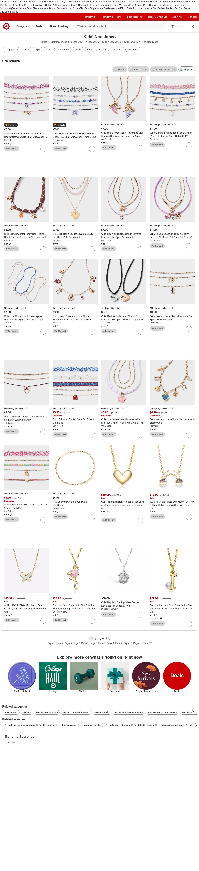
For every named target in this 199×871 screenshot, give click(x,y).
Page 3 (68, 643)
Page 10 (128, 643)
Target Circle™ (91, 17)
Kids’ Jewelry (131, 41)
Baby (176, 1)
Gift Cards (173, 4)
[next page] (108, 638)
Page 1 (51, 643)
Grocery (146, 1)
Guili (103, 508)
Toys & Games (78, 4)
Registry (170, 8)
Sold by (102, 49)
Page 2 (59, 643)
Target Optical (19, 8)
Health (32, 4)
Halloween (49, 1)
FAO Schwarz (59, 508)
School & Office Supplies (58, 4)
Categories (22, 26)
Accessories (92, 41)
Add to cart (11, 148)
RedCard (179, 8)
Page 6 (93, 643)
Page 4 (76, 643)
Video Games (112, 4)
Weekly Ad (115, 8)
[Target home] (6, 26)
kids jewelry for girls (120, 725)
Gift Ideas (163, 4)
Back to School (28, 1)
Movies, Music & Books (131, 4)
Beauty (182, 1)
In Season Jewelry (109, 609)
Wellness (40, 4)
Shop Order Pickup (130, 8)
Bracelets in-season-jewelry (76, 712)
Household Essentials (162, 1)
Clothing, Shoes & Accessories (71, 1)
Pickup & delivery (59, 26)
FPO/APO (133, 49)
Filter (11, 49)
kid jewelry (48, 725)
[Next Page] (193, 50)
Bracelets (26, 712)
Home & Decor (95, 1)
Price (90, 49)
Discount (117, 49)
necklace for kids (92, 725)
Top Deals (85, 8)
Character (63, 49)
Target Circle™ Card (112, 17)
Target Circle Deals (100, 8)
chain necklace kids (172, 725)
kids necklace (69, 725)
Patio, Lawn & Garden (131, 1)
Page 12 (147, 643)
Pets (26, 4)
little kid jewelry (146, 725)
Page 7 (101, 643)
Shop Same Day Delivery (153, 8)
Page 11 (137, 643)
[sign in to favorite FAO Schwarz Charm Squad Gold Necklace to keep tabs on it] (92, 517)
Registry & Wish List (157, 17)
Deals (29, 8)
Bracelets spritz (101, 712)
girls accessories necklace (22, 725)
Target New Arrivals (10, 1)
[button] (11, 125)
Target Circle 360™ (134, 17)
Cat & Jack (9, 140)
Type (37, 49)
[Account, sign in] (178, 26)
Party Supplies (150, 4)
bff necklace (10, 742)
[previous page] (90, 638)
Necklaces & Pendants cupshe (162, 712)
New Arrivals (50, 8)
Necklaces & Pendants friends (128, 712)
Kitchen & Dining (111, 1)
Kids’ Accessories (111, 41)
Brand (49, 49)
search (163, 26)
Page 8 (110, 643)
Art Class (8, 240)
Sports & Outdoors (14, 4)
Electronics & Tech (95, 4)
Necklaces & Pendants (47, 712)
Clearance (37, 8)
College (40, 1)
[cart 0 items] (193, 26)
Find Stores (12, 11)
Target (44, 41)
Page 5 (85, 643)
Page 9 (118, 643)
